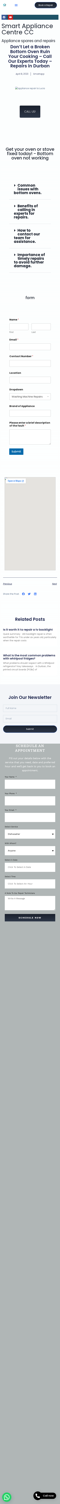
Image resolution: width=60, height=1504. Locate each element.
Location (15, 372)
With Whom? (10, 843)
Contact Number (21, 356)
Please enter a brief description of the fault (29, 424)
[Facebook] (4, 17)
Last (34, 332)
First (11, 332)
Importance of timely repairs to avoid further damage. (29, 260)
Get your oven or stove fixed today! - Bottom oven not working (30, 153)
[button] (16, 5)
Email (13, 339)
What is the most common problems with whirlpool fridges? (29, 656)
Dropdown (16, 389)
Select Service (11, 827)
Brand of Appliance (22, 406)
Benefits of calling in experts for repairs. (26, 211)
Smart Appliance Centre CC (27, 29)
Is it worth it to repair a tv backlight (28, 630)
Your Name (10, 777)
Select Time (10, 877)
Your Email (10, 810)
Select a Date (11, 860)
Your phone (10, 794)
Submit (16, 451)
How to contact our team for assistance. (27, 236)
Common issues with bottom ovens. (28, 189)
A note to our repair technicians (20, 893)
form (30, 297)
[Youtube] (10, 17)
